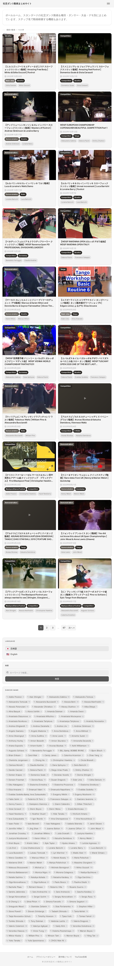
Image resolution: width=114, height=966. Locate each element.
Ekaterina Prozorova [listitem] (64, 784)
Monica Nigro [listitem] (42, 872)
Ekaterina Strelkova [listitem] (90, 784)
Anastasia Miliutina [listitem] (46, 716)
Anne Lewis (65, 552)
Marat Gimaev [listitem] (99, 853)
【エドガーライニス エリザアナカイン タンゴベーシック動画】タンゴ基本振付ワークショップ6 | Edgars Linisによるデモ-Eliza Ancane (84, 303)
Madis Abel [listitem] (79, 853)
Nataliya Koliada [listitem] (39, 877)
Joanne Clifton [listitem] (76, 828)
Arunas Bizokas (67, 435)
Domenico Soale (67, 85)
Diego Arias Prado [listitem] (60, 770)
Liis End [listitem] (13, 848)
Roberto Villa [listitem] (57, 887)
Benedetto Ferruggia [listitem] (43, 750)
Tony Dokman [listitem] (38, 921)
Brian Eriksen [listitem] (15, 755)
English (11, 654)
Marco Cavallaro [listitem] (17, 857)
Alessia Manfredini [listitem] (94, 702)
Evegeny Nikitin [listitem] (61, 794)
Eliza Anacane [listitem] (16, 789)
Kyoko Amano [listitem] (69, 843)
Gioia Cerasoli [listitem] (16, 809)
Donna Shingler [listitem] (85, 775)
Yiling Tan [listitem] (92, 935)
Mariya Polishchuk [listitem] (59, 862)
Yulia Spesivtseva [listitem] (37, 940)
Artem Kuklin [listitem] (37, 745)
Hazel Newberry (45, 494)
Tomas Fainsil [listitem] (86, 916)
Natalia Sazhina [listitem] (17, 877)
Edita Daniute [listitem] (97, 780)
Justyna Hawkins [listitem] (86, 833)
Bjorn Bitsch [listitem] (98, 750)
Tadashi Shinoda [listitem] (60, 911)
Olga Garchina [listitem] (84, 877)
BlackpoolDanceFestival (15, 489)
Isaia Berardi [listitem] (34, 823)
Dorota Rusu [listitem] (38, 780)
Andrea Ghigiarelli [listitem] (18, 726)
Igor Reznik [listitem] (39, 819)
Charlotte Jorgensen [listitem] (19, 760)
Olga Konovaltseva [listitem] (18, 882)
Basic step (10, 81)
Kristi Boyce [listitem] (15, 843)
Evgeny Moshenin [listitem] (85, 794)
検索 (57, 678)
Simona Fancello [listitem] (55, 901)
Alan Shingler (11, 610)
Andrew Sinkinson (12, 144)
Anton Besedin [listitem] (38, 741)
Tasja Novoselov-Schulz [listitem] (20, 916)
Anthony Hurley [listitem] (17, 741)
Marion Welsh (79, 494)
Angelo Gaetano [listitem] (17, 731)
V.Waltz (77, 431)
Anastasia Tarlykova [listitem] (44, 721)
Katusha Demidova (83, 435)
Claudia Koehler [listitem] (38, 765)
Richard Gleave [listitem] (37, 887)
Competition (66, 81)
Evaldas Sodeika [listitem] (87, 789)
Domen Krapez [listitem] (17, 775)
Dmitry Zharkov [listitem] (83, 770)
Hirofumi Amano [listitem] (81, 814)
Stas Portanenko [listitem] (64, 906)
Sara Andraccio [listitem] (63, 892)
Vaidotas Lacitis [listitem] (59, 921)
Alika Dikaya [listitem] (90, 706)
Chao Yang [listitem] (95, 755)
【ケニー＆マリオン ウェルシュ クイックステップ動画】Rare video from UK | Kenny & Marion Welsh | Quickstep (84, 478)
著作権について (65, 957)
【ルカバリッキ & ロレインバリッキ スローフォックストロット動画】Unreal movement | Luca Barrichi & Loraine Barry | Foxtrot (84, 186)
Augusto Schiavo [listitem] (18, 750)
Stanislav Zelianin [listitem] (40, 906)
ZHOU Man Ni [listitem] (58, 940)
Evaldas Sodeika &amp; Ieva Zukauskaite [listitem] (28, 794)
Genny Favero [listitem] (16, 804)
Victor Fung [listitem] (40, 931)
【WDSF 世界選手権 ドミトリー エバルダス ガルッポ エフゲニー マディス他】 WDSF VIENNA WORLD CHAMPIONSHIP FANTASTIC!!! (29, 361)
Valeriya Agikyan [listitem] (41, 926)
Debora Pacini (84, 141)
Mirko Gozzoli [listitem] (84, 867)
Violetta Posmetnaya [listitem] (63, 931)
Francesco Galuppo (82, 257)
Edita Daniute (11, 85)
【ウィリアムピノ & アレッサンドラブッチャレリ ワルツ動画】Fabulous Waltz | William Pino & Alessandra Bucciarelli (29, 419)
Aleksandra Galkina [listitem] (59, 697)
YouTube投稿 (81, 957)
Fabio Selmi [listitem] (15, 799)
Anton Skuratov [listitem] (59, 741)
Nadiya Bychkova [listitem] (89, 872)
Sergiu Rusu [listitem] (88, 896)
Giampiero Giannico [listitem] (39, 804)
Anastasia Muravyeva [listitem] (72, 716)
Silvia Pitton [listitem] (33, 901)
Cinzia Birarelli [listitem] (88, 760)
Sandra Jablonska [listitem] (18, 892)
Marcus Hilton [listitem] (40, 857)
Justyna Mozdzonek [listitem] (19, 838)
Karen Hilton (10, 319)
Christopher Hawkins (27, 494)
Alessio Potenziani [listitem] (18, 706)
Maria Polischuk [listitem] (82, 857)
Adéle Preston (11, 494)
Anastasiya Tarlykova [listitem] (70, 721)
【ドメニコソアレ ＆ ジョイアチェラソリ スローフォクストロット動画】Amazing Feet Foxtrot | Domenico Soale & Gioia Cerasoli (84, 69)
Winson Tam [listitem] (54, 935)
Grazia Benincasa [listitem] (77, 809)
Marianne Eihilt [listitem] (16, 862)
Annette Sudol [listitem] (80, 736)
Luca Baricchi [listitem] (98, 848)
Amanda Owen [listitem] (77, 711)
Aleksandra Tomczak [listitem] (19, 702)
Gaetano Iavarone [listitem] (86, 799)
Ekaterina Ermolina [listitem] (39, 784)
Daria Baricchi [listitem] (81, 765)
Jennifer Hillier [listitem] (16, 828)
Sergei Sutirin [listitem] (41, 896)
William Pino (30, 435)
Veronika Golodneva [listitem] (83, 926)
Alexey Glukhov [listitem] (70, 706)
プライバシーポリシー (45, 957)
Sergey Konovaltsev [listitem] (65, 896)
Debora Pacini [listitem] (38, 770)
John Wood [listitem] (96, 828)
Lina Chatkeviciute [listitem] (33, 848)
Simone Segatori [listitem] (78, 901)
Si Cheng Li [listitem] (15, 901)
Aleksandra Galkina (68, 141)
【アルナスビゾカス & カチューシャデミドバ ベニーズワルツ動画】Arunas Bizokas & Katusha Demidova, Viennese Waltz (84, 419)
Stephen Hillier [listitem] (86, 906)
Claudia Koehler (30, 260)
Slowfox (20, 81)
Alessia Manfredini (26, 610)
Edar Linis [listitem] (78, 780)
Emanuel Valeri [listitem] (37, 789)
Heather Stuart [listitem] (39, 814)
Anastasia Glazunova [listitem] (20, 716)
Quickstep (23, 256)
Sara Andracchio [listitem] (41, 892)
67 (64, 627)
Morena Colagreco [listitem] (65, 872)
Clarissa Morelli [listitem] (16, 765)
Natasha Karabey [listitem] (62, 877)
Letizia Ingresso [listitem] (91, 843)
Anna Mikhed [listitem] (83, 731)
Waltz (23, 194)
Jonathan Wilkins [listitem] (43, 833)
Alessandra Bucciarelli (14, 435)
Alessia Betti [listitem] (71, 702)
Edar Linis (65, 319)
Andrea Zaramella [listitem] (42, 726)
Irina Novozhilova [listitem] (85, 819)
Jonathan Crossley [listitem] (18, 833)
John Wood (77, 552)
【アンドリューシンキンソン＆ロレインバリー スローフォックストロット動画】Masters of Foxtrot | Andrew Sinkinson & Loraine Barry (29, 127)
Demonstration (12, 139)
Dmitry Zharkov (98, 141)
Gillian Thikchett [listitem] (85, 804)
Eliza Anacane (77, 319)
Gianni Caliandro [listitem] (63, 804)
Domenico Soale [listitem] (40, 775)
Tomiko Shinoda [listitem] (17, 921)
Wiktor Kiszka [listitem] (16, 935)
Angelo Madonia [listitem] (39, 731)
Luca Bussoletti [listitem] (16, 853)
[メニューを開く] (108, 3)
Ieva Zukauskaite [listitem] (18, 819)
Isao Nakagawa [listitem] (54, 823)
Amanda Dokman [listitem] (56, 711)
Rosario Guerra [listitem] (77, 887)
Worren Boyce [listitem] (73, 935)
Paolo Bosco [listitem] (62, 882)
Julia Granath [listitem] (64, 833)
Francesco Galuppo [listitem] (60, 799)
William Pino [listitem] (35, 935)
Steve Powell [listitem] (15, 911)
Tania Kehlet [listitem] (81, 911)
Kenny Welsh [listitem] (86, 838)
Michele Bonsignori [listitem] (61, 867)
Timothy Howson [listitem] (47, 916)
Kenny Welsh (66, 494)
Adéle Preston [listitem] (16, 697)
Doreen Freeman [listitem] (17, 780)
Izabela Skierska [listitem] (75, 823)
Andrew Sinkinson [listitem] (84, 726)
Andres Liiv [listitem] (63, 726)
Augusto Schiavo (87, 610)
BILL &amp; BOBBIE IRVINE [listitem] (73, 750)
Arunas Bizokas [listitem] (57, 745)
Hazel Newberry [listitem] (17, 814)
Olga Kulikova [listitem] (41, 882)
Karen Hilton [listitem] (42, 838)
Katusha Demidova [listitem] (64, 838)
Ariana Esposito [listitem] (17, 745)
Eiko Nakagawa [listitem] (16, 784)
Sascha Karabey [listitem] (85, 892)
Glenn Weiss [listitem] (55, 809)
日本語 (11, 648)
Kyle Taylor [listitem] (51, 843)
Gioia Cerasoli (82, 85)
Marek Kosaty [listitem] (61, 857)
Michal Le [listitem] (40, 867)
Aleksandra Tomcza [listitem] (85, 697)
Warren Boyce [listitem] (87, 931)
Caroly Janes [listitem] (51, 755)
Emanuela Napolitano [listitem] (62, 789)
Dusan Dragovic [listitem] (59, 780)
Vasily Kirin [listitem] (61, 926)
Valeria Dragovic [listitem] (81, 921)
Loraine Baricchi (12, 199)
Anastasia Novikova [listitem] (18, 721)
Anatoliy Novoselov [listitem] (96, 721)
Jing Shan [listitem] (35, 828)
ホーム (30, 957)
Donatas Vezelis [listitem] (63, 775)
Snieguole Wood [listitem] (17, 906)
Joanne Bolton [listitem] (55, 828)
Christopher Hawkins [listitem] (64, 760)
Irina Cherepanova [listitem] (61, 819)
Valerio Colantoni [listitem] (18, 926)
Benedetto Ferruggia (13, 260)
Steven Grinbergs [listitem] (37, 911)
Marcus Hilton (23, 319)
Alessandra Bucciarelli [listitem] (47, 702)
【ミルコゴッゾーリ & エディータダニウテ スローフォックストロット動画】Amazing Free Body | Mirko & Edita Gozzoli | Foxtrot (29, 69)
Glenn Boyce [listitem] (36, 809)
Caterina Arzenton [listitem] (73, 755)
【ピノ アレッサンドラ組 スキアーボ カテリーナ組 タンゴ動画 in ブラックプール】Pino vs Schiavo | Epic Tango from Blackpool (83, 594)
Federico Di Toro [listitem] (36, 799)
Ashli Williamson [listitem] (80, 745)
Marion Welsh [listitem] (37, 862)
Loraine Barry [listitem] (78, 848)
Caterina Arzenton (68, 615)
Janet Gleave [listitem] (97, 823)
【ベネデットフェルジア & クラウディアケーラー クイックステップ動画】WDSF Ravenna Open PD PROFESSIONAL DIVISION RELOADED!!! (29, 244)
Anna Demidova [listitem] (62, 731)
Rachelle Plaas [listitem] (16, 887)
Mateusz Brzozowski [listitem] (19, 867)
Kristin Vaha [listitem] (33, 843)
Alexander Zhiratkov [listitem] (45, 706)
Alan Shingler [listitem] (36, 697)
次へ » (72, 627)
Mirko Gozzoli (24, 85)
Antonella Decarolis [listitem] (83, 741)
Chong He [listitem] (41, 760)
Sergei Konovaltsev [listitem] (18, 896)
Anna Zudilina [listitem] (39, 736)
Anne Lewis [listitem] (59, 736)
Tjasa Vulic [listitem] (67, 916)
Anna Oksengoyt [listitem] (17, 736)
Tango (76, 136)
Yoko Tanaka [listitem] (15, 940)
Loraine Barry (27, 144)
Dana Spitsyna (28, 377)
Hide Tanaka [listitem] (60, 814)
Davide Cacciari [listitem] (16, 770)
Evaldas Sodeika (81, 377)
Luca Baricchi (26, 199)
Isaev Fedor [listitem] (15, 823)
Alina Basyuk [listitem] (15, 711)
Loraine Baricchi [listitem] (57, 848)
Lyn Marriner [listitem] (60, 853)
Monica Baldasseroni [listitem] (19, 872)
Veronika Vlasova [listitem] (18, 931)
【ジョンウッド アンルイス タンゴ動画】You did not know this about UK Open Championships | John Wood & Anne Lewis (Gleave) (83, 536)
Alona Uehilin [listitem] (34, 711)
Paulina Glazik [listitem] (82, 882)
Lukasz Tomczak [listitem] (39, 853)
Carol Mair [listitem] (33, 755)
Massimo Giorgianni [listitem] (84, 862)
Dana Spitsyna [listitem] (60, 765)
